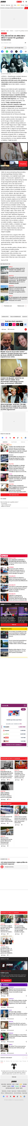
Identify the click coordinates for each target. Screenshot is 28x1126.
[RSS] (22, 437)
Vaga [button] (20, 1061)
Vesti (7, 30)
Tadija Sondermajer (15, 316)
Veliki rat (24, 316)
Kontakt (9, 1091)
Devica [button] (17, 1061)
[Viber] (2, 324)
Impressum (14, 1091)
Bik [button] (4, 1061)
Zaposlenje (24, 1093)
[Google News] (25, 324)
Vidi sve (14, 624)
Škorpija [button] (24, 1061)
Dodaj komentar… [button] (9, 867)
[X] (10, 324)
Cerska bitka (5, 316)
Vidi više (14, 1077)
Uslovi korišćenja (17, 1093)
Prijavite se (7, 980)
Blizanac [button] (8, 1061)
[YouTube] (17, 324)
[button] (25, 43)
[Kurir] (3, 2)
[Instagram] (14, 324)
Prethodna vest (8, 305)
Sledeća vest (21, 305)
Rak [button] (11, 1061)
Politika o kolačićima (21, 1091)
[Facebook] (6, 324)
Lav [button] (14, 1061)
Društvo (11, 30)
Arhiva (2, 1093)
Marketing (4, 1091)
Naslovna (3, 30)
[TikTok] (21, 324)
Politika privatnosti (9, 1093)
